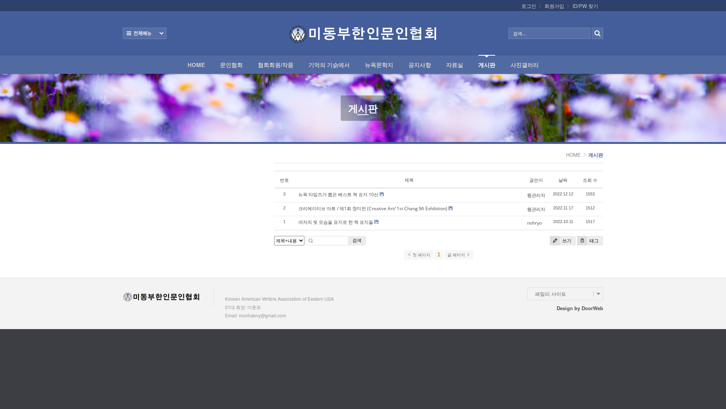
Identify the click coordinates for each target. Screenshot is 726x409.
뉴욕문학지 (379, 65)
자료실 (454, 65)
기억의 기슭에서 (329, 65)
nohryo (534, 223)
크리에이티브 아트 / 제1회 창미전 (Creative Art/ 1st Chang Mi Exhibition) (372, 208)
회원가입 (554, 6)
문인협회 (231, 65)
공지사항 (419, 65)
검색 (356, 240)
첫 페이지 (420, 255)
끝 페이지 (456, 255)
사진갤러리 (524, 65)
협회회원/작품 (275, 65)
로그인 (528, 6)
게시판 (486, 65)
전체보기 (144, 33)
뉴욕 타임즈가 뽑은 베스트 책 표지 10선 (338, 194)
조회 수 (590, 180)
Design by (580, 308)
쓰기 (566, 240)
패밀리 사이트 (550, 293)
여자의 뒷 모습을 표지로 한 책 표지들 (335, 222)
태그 (593, 240)
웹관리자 (536, 195)
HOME (196, 65)
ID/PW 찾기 (585, 6)
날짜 (563, 180)
